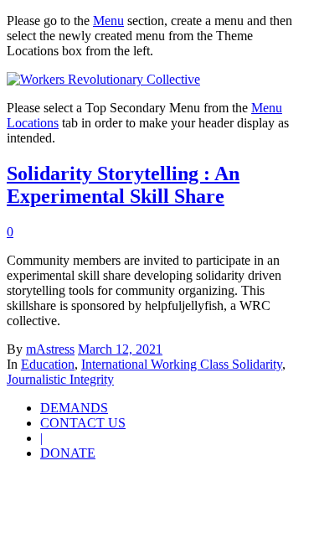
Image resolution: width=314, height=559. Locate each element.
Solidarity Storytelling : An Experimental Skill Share (123, 185)
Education (48, 364)
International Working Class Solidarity (181, 364)
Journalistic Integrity (60, 379)
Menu (108, 20)
